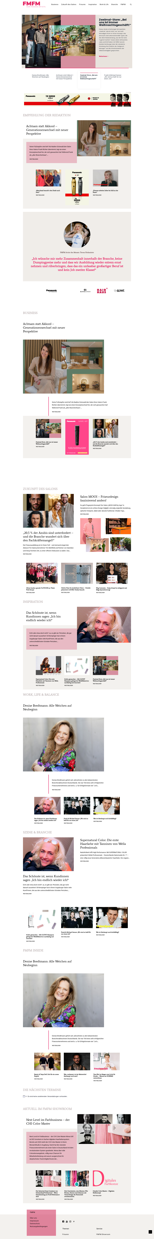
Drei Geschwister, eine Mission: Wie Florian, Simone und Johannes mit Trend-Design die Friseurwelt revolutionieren (76, 1193)
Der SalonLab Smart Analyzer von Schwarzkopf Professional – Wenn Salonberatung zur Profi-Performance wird (48, 1193)
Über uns (33, 1218)
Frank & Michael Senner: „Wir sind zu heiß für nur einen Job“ (76, 819)
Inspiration (92, 4)
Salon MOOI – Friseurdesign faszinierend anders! (99, 498)
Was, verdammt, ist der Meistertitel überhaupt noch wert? (75, 1075)
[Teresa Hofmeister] (77, 234)
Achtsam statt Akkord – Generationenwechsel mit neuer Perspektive (47, 129)
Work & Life (104, 4)
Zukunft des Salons (68, 4)
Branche (114, 4)
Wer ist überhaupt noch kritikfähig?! (104, 818)
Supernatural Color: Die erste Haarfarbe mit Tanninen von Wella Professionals (47, 681)
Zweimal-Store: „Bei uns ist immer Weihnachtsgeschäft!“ (114, 22)
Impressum (34, 1221)
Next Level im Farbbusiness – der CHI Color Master (48, 1121)
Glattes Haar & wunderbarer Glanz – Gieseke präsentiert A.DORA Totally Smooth (75, 589)
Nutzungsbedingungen (39, 1226)
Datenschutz (35, 1223)
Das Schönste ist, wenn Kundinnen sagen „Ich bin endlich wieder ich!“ (43, 616)
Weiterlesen (103, 56)
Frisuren (82, 4)
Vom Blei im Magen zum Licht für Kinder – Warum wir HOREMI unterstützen (104, 1076)
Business (54, 4)
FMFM (123, 4)
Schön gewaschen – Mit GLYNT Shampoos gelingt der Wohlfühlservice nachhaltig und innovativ (76, 681)
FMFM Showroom (103, 1234)
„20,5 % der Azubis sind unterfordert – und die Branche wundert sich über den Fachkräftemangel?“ (105, 444)
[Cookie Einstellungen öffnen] (4, 1237)
